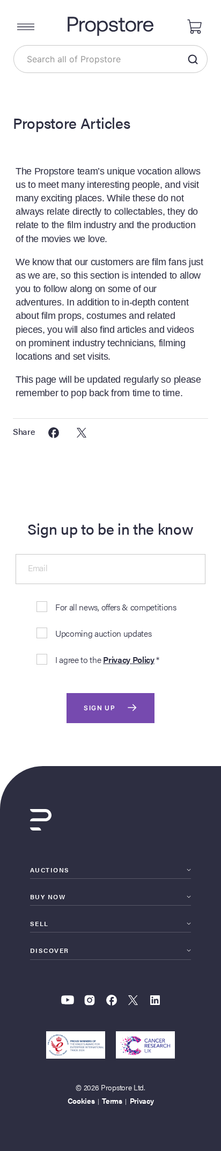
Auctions (50, 870)
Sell (39, 923)
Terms (112, 1100)
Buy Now (47, 896)
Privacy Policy (128, 659)
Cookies (81, 1100)
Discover (49, 950)
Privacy (142, 1100)
